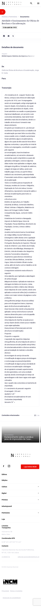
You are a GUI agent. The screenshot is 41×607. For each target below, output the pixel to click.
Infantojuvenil (7, 506)
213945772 (6, 557)
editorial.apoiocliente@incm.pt (28, 557)
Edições (4, 480)
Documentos (18, 437)
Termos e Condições (16, 591)
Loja (3, 519)
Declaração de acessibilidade (12, 598)
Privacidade (5, 591)
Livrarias (5, 526)
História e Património (9, 17)
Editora (4, 474)
